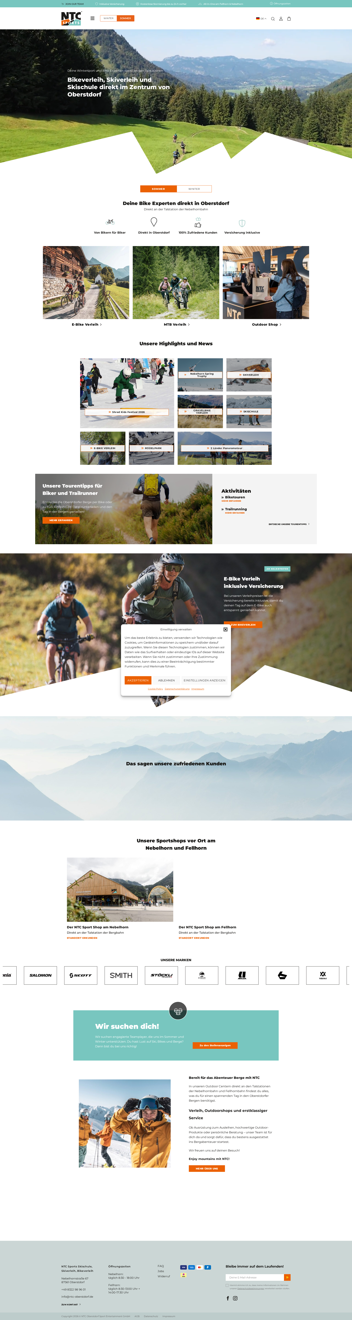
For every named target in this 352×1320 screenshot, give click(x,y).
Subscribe (287, 1277)
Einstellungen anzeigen (204, 680)
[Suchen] (273, 18)
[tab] (158, 189)
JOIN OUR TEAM (74, 4)
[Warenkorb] (289, 19)
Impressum (197, 688)
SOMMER (125, 18)
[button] (225, 629)
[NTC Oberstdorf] (71, 18)
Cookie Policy (155, 688)
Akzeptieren (137, 680)
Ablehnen (166, 680)
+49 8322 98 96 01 (73, 1289)
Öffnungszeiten (282, 3)
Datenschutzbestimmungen (250, 1288)
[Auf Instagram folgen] (235, 1298)
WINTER (108, 18)
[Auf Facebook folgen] (228, 1298)
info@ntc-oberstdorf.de (77, 1296)
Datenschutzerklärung (177, 688)
